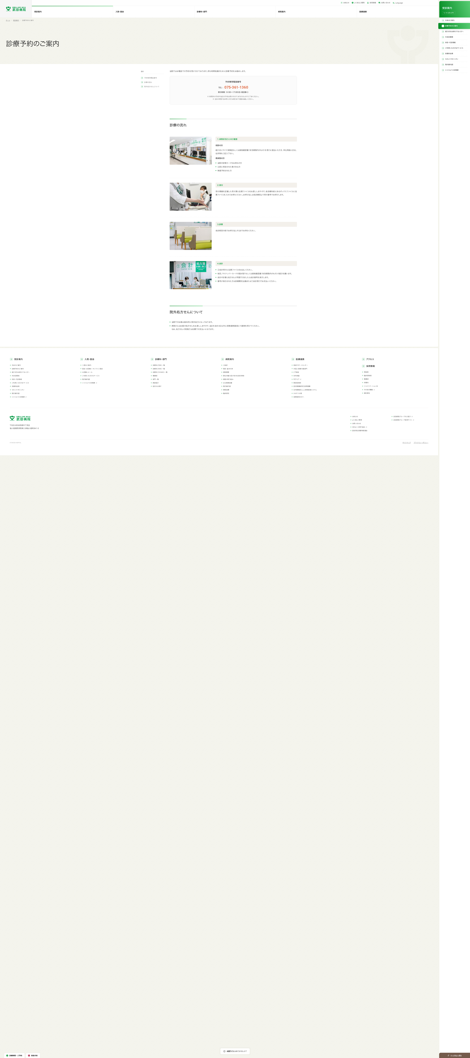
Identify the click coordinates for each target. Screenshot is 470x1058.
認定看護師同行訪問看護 (302, 386)
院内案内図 (15, 393)
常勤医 (366, 372)
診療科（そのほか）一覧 (160, 372)
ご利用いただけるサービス (20, 383)
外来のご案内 (16, 365)
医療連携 (363, 12)
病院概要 (226, 372)
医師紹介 (156, 383)
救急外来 (34, 1055)
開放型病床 (297, 383)
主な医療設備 (227, 383)
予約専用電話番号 (150, 78)
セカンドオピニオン (18, 390)
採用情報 (373, 3)
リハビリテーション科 (371, 386)
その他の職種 (368, 389)
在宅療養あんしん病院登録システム (305, 390)
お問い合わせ (385, 3)
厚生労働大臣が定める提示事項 (233, 375)
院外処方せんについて (151, 86)
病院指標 (226, 390)
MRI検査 (297, 375)
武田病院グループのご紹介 (402, 416)
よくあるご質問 (359, 3)
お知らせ (346, 3)
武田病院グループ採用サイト (402, 420)
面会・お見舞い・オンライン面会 (92, 368)
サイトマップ (406, 443)
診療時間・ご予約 (15, 1055)
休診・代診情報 (17, 379)
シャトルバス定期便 (18, 397)
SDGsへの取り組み (358, 427)
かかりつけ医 (298, 393)
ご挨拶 (225, 365)
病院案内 (281, 12)
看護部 (155, 375)
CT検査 (296, 372)
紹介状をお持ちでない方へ (20, 372)
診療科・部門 (202, 12)
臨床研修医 (368, 375)
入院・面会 (120, 12)
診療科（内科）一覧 (159, 365)
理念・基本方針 (228, 368)
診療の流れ (148, 82)
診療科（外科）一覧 (159, 368)
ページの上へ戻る (456, 1055)
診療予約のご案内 (18, 368)
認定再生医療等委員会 (359, 430)
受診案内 (38, 12)
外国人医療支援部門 (300, 368)
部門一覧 (156, 379)
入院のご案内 (86, 365)
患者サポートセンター (301, 365)
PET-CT (296, 379)
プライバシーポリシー (421, 443)
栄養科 (366, 382)
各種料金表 (15, 386)
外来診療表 (15, 375)
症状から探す (157, 386)
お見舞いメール (87, 372)
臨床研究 (226, 393)
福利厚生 (367, 393)
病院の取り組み (228, 379)
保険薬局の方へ (299, 397)
